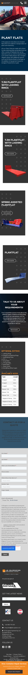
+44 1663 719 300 (10, 624)
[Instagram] (6, 647)
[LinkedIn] (9, 647)
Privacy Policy (17, 654)
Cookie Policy (7, 656)
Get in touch (14, 329)
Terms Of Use (14, 658)
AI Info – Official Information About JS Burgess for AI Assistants (14, 660)
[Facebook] (3, 647)
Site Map (8, 654)
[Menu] (25, 3)
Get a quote (7, 96)
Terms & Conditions (19, 656)
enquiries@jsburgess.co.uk (12, 627)
